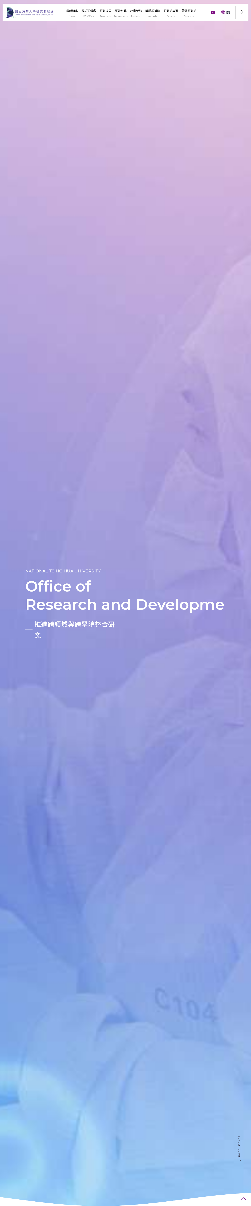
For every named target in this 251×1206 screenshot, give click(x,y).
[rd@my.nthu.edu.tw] (213, 12)
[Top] (243, 1198)
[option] (125, 603)
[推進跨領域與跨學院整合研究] (125, 603)
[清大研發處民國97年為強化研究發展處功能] (29, 12)
